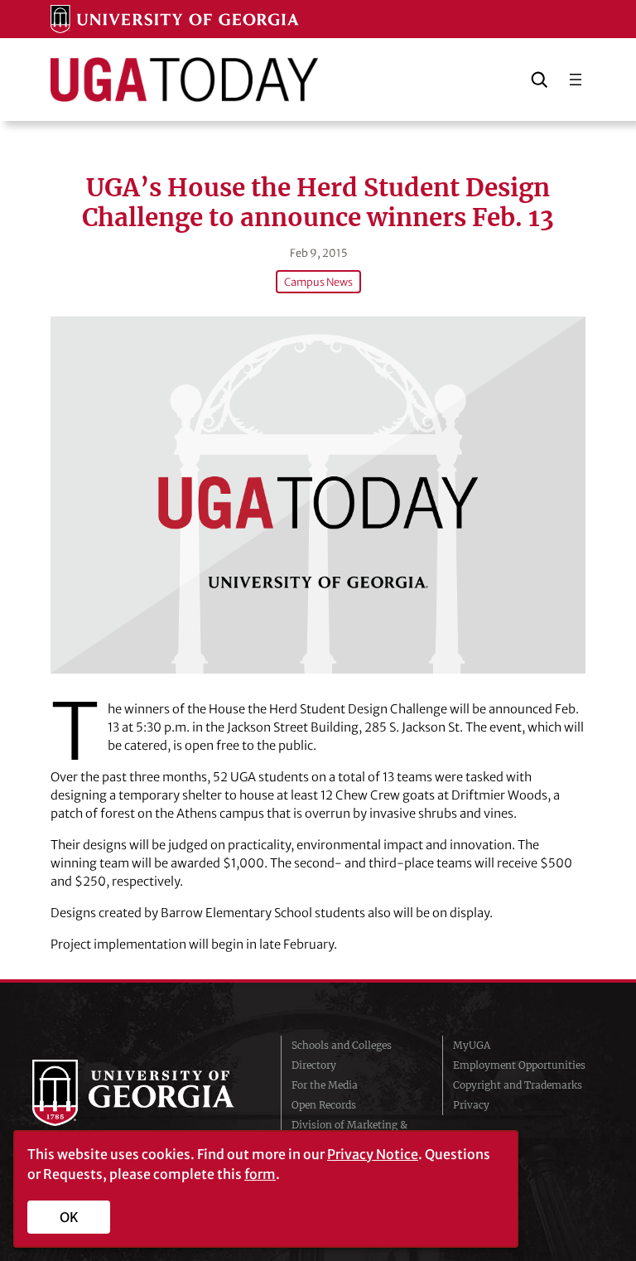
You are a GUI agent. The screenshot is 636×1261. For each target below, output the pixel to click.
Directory (314, 1065)
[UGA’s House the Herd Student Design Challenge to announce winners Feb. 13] (318, 494)
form (260, 1174)
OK (69, 1217)
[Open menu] (575, 79)
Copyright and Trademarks (517, 1085)
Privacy (471, 1105)
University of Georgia (144, 1093)
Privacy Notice (372, 1154)
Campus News (318, 281)
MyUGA (471, 1045)
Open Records (324, 1105)
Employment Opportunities (519, 1065)
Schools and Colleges (342, 1045)
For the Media (325, 1085)
